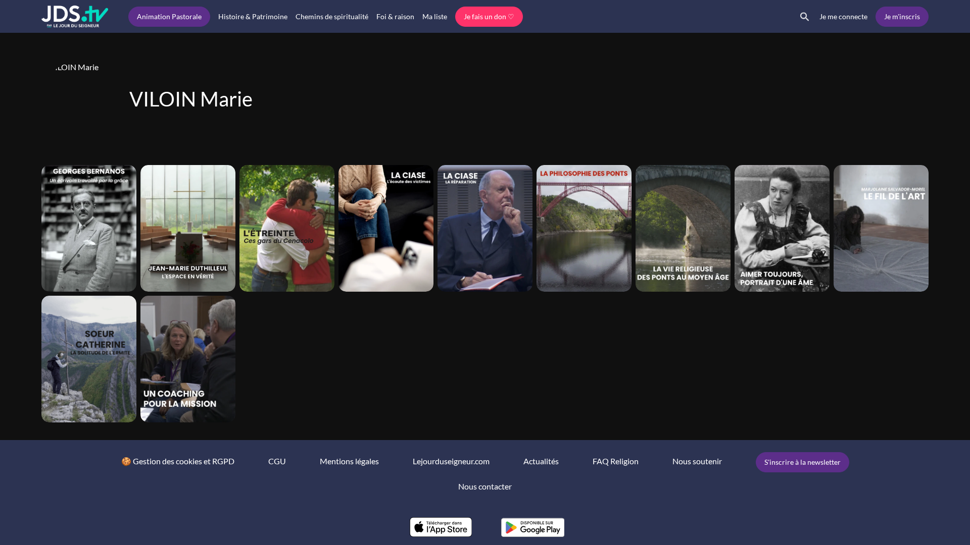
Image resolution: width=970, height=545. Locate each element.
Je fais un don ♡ (489, 16)
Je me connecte (843, 16)
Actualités (541, 461)
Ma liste (434, 16)
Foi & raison (395, 16)
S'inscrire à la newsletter (802, 462)
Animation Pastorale (169, 16)
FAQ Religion (616, 461)
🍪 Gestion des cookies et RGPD (177, 461)
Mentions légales (349, 461)
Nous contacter (485, 486)
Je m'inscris (902, 16)
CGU (277, 461)
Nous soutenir (697, 461)
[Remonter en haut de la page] (923, 519)
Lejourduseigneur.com (451, 461)
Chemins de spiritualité (332, 16)
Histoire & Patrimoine (252, 16)
